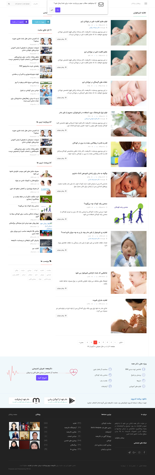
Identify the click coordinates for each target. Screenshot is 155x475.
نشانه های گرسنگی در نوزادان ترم (94, 82)
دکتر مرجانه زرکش (94, 27)
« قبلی (121, 342)
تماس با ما (132, 466)
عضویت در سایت (17, 22)
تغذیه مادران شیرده (100, 300)
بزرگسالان (73, 445)
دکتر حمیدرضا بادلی (94, 179)
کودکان (109, 440)
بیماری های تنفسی (70, 440)
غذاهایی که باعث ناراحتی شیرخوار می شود (91, 273)
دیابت (23, 270)
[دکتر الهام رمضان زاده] (14, 445)
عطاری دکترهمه (71, 432)
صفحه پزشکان (12, 414)
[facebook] (144, 453)
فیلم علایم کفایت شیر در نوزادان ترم (94, 21)
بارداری (49, 275)
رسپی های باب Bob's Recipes (101, 427)
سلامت (49, 270)
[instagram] (139, 453)
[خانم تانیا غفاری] (24, 435)
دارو (36, 275)
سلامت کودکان (106, 423)
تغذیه (42, 270)
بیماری (29, 270)
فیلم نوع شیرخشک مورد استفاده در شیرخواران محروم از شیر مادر (83, 112)
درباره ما (123, 466)
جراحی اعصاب (71, 436)
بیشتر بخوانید (60, 39)
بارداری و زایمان (106, 449)
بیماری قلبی (32, 279)
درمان (23, 275)
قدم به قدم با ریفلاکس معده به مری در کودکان (90, 143)
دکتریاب (35, 4)
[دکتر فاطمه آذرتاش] (35, 426)
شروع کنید (42, 377)
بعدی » (81, 342)
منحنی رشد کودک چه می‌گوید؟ (95, 203)
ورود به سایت (39, 22)
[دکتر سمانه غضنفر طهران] (35, 445)
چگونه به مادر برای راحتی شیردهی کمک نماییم (89, 173)
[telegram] (129, 453)
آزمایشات (108, 432)
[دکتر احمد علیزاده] (24, 426)
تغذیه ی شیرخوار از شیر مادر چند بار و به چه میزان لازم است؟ (84, 232)
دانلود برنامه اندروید (139, 398)
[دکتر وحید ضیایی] (24, 445)
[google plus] (134, 453)
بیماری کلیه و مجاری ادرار (103, 445)
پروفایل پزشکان (135, 3)
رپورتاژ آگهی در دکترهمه (103, 436)
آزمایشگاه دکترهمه (70, 427)
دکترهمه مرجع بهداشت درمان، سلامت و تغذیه (42, 465)
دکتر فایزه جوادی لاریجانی (92, 119)
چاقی (16, 270)
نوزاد (40, 279)
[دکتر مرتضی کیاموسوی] (35, 435)
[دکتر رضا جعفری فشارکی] (14, 435)
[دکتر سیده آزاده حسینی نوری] (14, 426)
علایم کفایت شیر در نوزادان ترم (95, 51)
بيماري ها (73, 449)
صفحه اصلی (143, 466)
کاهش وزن (15, 275)
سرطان (30, 275)
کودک (35, 270)
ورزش (42, 275)
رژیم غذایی (47, 279)
